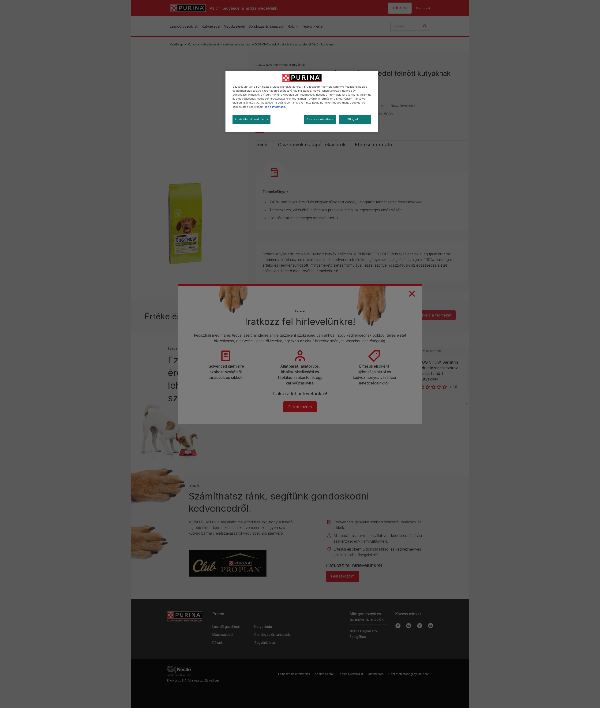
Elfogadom (354, 119)
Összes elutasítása (319, 119)
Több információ (275, 106)
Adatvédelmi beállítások (251, 119)
